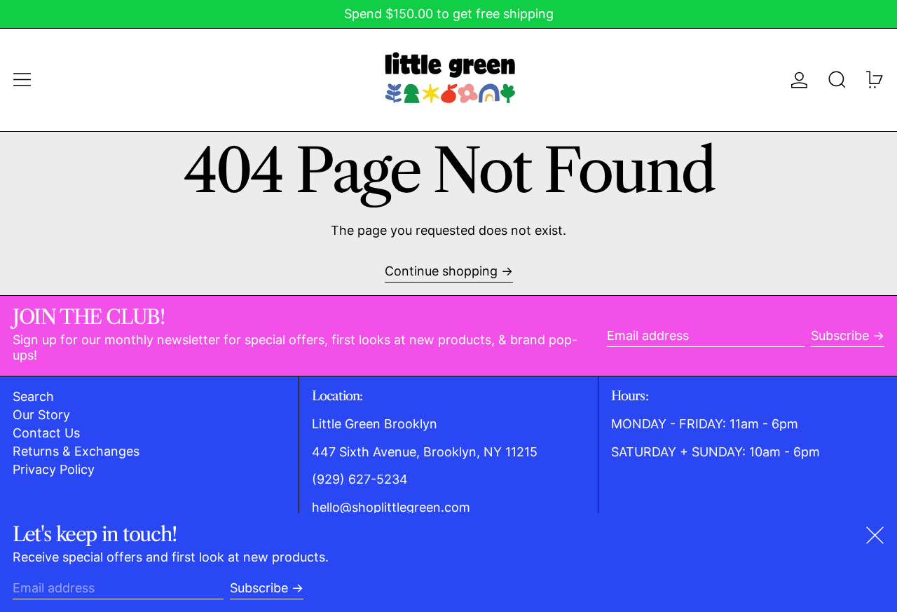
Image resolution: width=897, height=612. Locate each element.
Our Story (41, 414)
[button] (837, 79)
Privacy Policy (54, 469)
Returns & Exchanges (76, 451)
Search (33, 396)
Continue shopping (441, 271)
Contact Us (46, 433)
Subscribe (840, 335)
